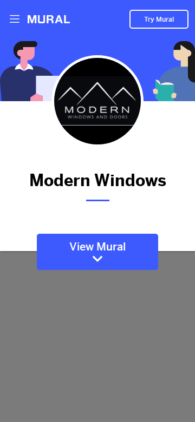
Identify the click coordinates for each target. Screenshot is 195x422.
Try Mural (159, 19)
